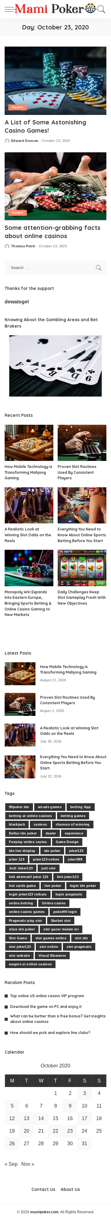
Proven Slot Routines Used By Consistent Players (77, 472)
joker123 (76, 851)
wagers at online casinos (30, 964)
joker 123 (16, 859)
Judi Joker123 (21, 868)
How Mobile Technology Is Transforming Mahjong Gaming (28, 472)
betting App (80, 807)
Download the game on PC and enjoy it (46, 1006)
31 (84, 1143)
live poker (52, 885)
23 (70, 1131)
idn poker (52, 851)
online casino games (27, 912)
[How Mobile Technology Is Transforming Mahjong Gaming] (29, 443)
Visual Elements (52, 955)
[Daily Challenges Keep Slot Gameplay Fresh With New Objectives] (82, 568)
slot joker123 (20, 946)
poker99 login (65, 912)
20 (26, 1131)
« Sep (11, 1164)
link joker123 (68, 877)
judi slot (48, 868)
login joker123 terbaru (28, 894)
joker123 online (46, 859)
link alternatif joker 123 (28, 877)
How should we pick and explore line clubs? (50, 1032)
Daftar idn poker (23, 833)
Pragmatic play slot (25, 920)
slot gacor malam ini (61, 929)
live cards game (22, 885)
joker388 (75, 859)
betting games (73, 816)
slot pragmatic (79, 946)
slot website (19, 955)
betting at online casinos (30, 816)
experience (74, 833)
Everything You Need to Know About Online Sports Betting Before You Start (82, 535)
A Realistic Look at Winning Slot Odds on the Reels (28, 535)
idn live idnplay (22, 851)
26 (12, 1143)
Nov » (27, 1164)
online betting (21, 903)
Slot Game (18, 938)
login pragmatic (69, 894)
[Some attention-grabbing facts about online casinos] (55, 186)
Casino (17, 107)
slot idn (81, 938)
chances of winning (73, 824)
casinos (40, 824)
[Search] (99, 9)
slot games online (50, 938)
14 (41, 1118)
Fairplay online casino (28, 842)
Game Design (67, 842)
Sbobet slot (61, 920)
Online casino (54, 903)
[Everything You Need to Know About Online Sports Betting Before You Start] (82, 505)
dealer (51, 833)
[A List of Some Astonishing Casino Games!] (55, 81)
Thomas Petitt (23, 246)
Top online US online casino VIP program (47, 996)
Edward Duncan (24, 141)
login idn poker (83, 885)
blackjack (17, 824)
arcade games (50, 807)
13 (26, 1118)
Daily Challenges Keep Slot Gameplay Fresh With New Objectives (82, 598)
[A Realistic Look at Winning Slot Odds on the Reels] (29, 505)
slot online (48, 946)
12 (12, 1118)
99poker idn (19, 807)
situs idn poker (22, 929)
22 (55, 1131)
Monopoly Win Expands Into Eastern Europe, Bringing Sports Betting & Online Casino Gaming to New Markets (28, 603)
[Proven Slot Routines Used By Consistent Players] (82, 443)
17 (84, 1118)
